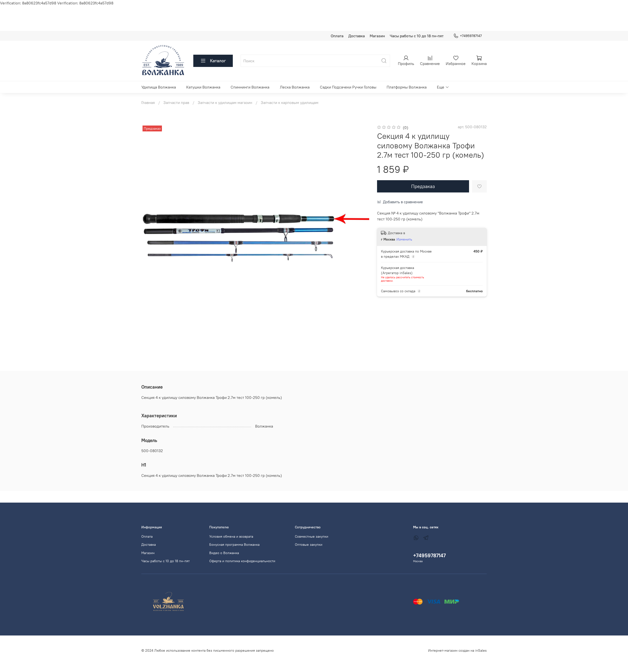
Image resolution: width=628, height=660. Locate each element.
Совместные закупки (311, 536)
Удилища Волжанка (158, 87)
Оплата (337, 35)
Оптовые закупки (308, 544)
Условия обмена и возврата (231, 536)
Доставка (356, 35)
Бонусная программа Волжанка (234, 544)
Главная (148, 102)
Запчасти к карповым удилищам (289, 102)
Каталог (218, 60)
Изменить (404, 239)
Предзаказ (423, 186)
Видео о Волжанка (224, 553)
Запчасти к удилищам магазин (225, 102)
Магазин (377, 35)
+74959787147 (471, 36)
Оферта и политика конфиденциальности (242, 561)
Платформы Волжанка (407, 87)
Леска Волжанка (295, 87)
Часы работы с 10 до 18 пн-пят (417, 35)
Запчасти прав (176, 102)
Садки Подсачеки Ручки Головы (348, 87)
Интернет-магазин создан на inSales (457, 650)
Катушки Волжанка (203, 87)
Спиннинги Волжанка (250, 87)
